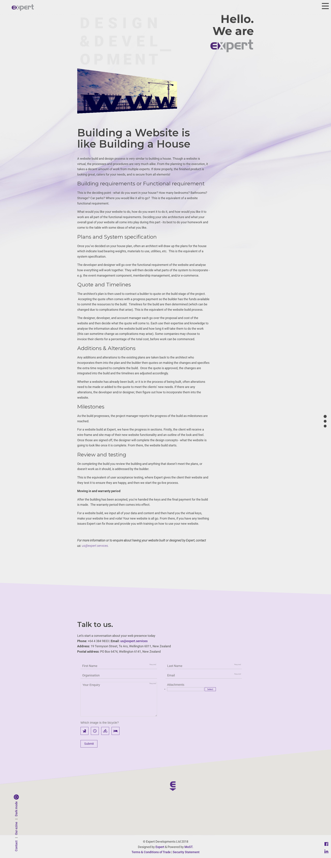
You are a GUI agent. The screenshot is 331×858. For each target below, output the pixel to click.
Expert (160, 847)
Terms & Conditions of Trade (151, 852)
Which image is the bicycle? (100, 722)
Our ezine (16, 828)
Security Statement (186, 852)
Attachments (175, 684)
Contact (16, 846)
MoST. (188, 847)
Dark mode (16, 808)
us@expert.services (95, 545)
